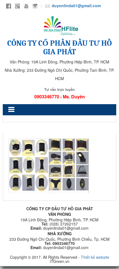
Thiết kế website (95, 257)
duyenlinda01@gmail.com (76, 5)
